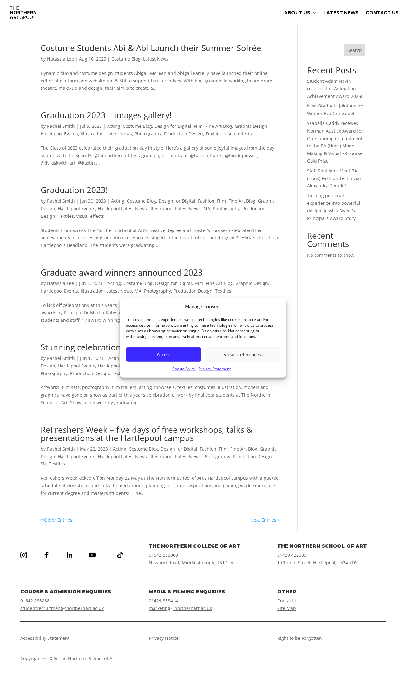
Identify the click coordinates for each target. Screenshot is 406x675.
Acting (113, 126)
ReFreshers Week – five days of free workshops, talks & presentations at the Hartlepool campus (146, 434)
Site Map (286, 608)
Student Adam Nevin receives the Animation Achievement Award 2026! (334, 88)
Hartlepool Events (59, 134)
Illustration (92, 134)
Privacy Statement (215, 368)
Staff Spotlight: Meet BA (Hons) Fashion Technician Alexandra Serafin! (335, 178)
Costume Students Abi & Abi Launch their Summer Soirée (151, 48)
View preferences (242, 354)
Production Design (183, 134)
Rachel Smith (61, 126)
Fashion (206, 201)
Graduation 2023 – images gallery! (106, 115)
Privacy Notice (164, 638)
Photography (147, 134)
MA (206, 208)
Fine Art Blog (218, 126)
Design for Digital (172, 126)
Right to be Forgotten (299, 638)
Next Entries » (265, 520)
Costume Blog (126, 59)
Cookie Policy (183, 368)
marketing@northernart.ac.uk (180, 608)
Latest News (156, 59)
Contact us (288, 601)
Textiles (214, 134)
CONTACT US (382, 13)
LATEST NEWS (341, 13)
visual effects (238, 134)
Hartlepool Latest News (122, 208)
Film (198, 126)
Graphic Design (251, 126)
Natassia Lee (60, 59)
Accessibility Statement (44, 638)
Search (354, 50)
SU (43, 464)
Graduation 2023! (74, 190)
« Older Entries (56, 520)
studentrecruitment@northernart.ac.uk (62, 608)
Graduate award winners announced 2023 (122, 272)
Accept (164, 354)
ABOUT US (297, 13)
